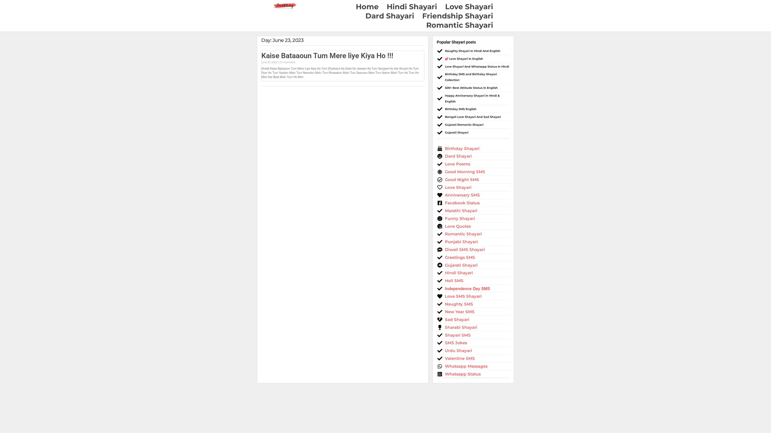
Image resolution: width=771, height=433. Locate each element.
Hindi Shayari (412, 6)
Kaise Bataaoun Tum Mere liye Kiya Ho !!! (327, 56)
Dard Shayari (389, 15)
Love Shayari (469, 6)
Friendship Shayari (457, 15)
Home (367, 6)
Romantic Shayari (459, 25)
